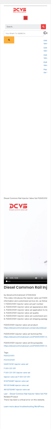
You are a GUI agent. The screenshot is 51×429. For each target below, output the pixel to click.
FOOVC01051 (9, 360)
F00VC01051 (9, 356)
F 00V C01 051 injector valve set (17, 372)
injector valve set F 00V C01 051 (17, 377)
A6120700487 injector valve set (17, 389)
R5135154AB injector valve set (16, 385)
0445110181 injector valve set (16, 364)
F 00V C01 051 (10, 368)
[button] (26, 18)
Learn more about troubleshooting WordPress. (24, 406)
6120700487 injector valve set (16, 381)
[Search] (43, 26)
